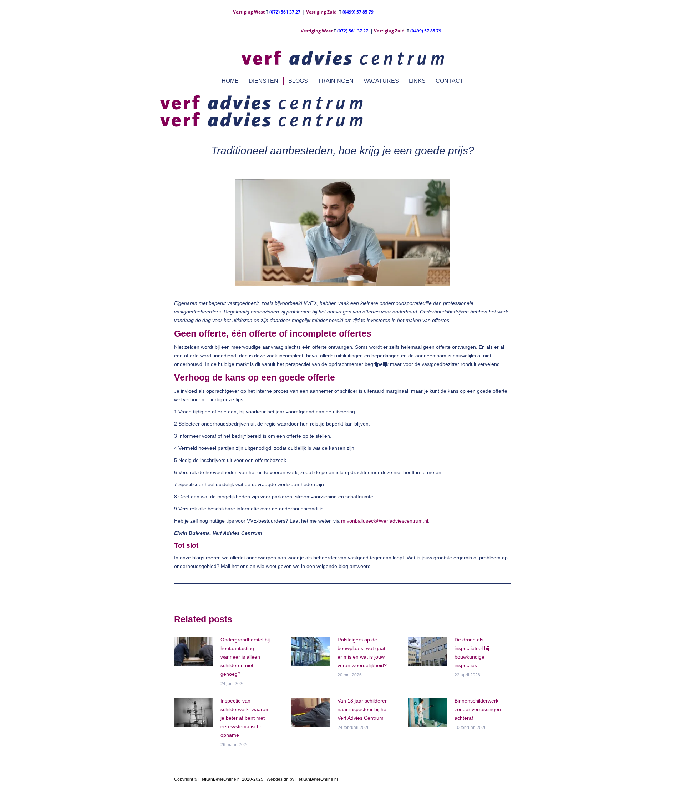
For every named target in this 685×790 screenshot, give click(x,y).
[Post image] (193, 651)
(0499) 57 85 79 (358, 12)
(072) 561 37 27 (284, 12)
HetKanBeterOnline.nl (316, 779)
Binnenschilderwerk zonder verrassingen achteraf (478, 709)
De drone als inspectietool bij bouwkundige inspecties (472, 652)
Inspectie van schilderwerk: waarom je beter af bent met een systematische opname (245, 718)
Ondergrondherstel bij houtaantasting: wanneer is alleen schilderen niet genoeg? (245, 657)
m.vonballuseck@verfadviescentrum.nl (384, 521)
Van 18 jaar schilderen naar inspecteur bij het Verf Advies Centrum (363, 709)
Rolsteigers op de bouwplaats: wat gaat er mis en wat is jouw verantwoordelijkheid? (362, 652)
